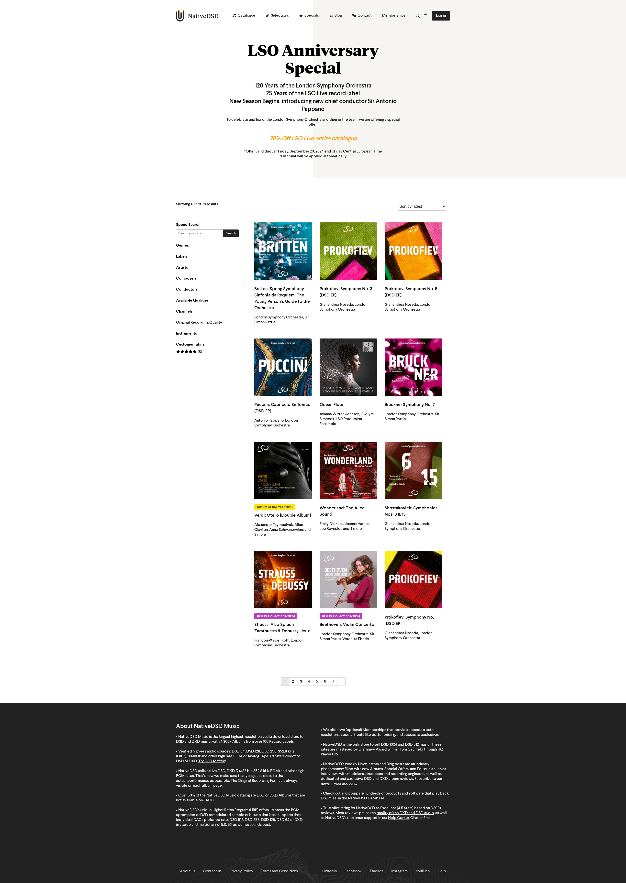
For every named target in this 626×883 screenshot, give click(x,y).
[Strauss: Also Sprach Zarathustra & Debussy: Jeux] (283, 579)
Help (442, 871)
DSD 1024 (389, 745)
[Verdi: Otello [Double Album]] (283, 470)
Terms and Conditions (279, 871)
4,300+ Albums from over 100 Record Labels (257, 742)
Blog (338, 16)
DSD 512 (412, 745)
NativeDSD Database (366, 798)
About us (187, 871)
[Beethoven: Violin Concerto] (348, 579)
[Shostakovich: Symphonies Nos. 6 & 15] (413, 470)
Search (231, 233)
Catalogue (246, 16)
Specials (311, 16)
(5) (189, 352)
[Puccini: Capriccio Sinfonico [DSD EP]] (283, 367)
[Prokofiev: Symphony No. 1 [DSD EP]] (413, 579)
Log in (441, 16)
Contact (365, 16)
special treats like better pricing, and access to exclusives (390, 735)
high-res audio (204, 751)
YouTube (422, 871)
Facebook (353, 871)
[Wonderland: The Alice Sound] (348, 470)
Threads (376, 871)
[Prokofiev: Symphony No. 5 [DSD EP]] (413, 251)
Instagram (399, 871)
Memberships (393, 16)
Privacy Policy (241, 871)
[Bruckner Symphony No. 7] (413, 367)
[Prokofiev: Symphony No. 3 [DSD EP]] (348, 251)
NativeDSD (197, 16)
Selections (280, 16)
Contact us (212, 871)
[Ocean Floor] (348, 367)
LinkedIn (329, 871)
